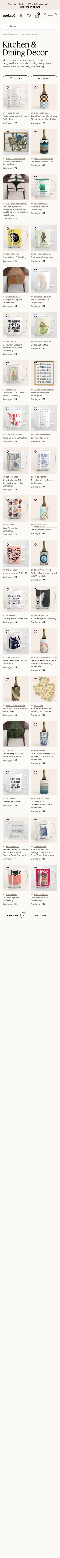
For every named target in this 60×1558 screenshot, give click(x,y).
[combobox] (30, 26)
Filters (18, 78)
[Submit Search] (7, 26)
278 (36, 915)
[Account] (21, 16)
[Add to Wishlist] (7, 87)
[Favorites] (29, 16)
